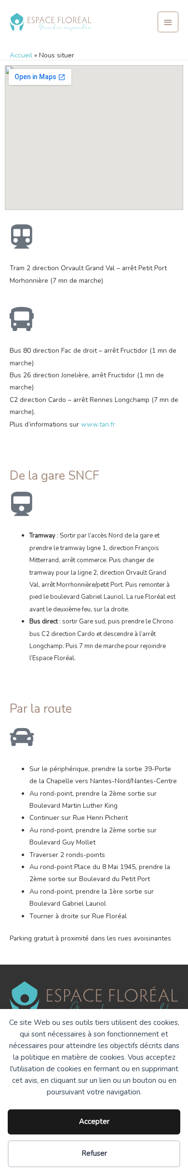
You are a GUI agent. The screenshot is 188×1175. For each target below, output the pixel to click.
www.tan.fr (98, 424)
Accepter (94, 1121)
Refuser (94, 1153)
